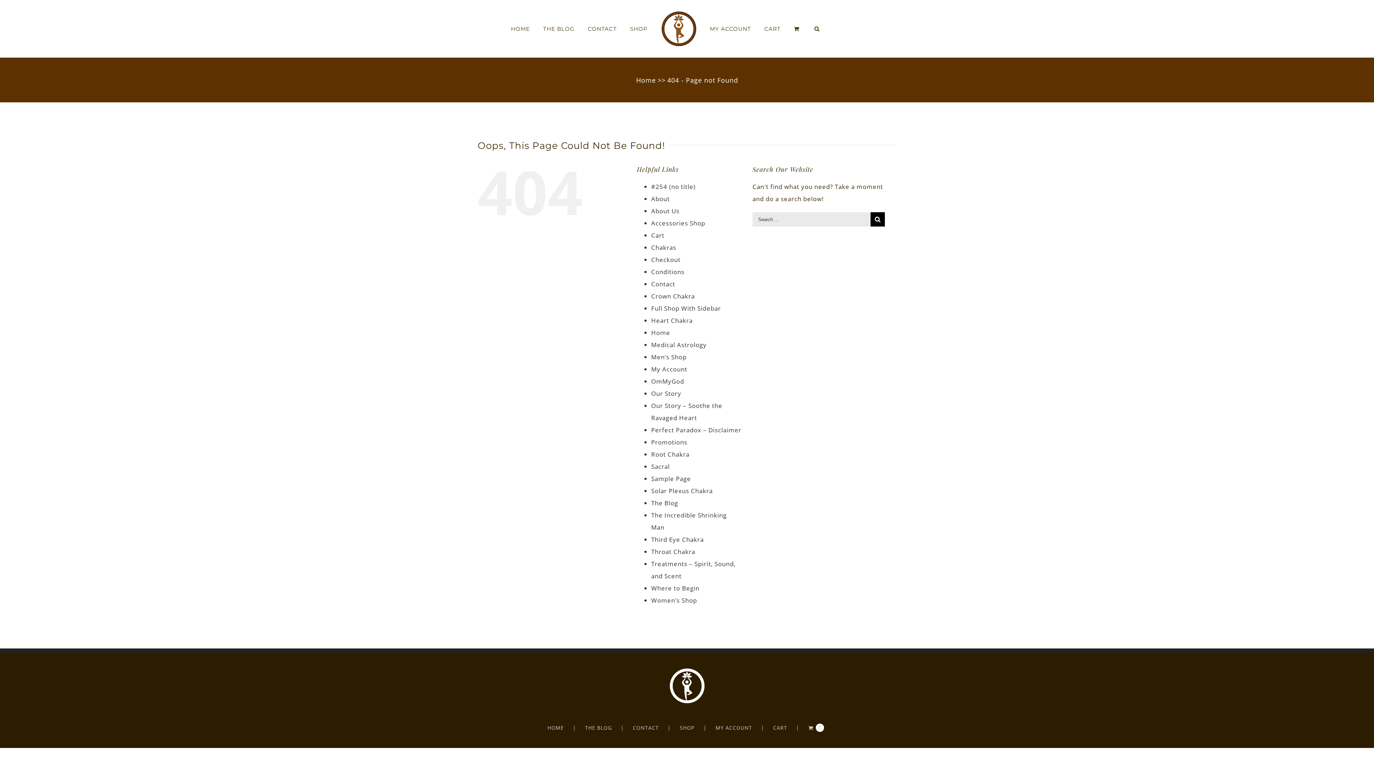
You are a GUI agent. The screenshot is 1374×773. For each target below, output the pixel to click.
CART (780, 727)
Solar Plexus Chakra (682, 491)
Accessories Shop (678, 223)
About (660, 199)
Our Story (666, 393)
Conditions (667, 272)
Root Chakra (670, 454)
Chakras (663, 247)
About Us (665, 211)
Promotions (669, 442)
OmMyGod (667, 381)
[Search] (800, 29)
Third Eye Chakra (677, 539)
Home (660, 333)
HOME (555, 727)
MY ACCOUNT (734, 727)
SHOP (687, 727)
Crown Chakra (673, 296)
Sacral (660, 466)
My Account (669, 369)
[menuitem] (542, 29)
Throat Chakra (673, 552)
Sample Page (671, 479)
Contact (663, 284)
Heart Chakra (672, 320)
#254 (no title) (673, 187)
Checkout (666, 260)
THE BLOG (598, 727)
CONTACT (646, 727)
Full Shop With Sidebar (686, 308)
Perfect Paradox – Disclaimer (696, 430)
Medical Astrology (679, 345)
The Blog (664, 503)
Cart (657, 235)
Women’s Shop (674, 600)
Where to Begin (675, 588)
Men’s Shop (669, 357)
